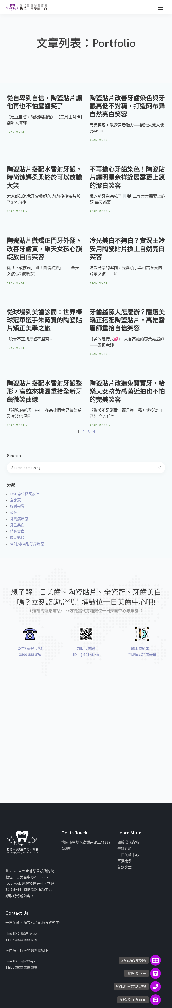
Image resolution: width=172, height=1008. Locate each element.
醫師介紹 (124, 848)
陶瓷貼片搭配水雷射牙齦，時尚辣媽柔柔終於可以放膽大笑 (44, 177)
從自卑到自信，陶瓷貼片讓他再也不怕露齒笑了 (44, 102)
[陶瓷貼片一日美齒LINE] (155, 999)
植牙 (13, 512)
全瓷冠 (15, 500)
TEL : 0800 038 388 (21, 967)
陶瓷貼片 (17, 537)
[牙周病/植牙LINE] (155, 973)
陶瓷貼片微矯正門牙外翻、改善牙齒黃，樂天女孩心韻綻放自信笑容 (44, 249)
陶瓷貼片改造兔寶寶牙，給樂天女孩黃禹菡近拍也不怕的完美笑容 (127, 391)
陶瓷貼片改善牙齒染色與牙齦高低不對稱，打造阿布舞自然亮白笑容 (127, 106)
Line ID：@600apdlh (22, 961)
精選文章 (17, 531)
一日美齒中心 (128, 855)
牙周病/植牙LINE (136, 973)
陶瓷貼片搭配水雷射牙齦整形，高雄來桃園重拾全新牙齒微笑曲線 (44, 391)
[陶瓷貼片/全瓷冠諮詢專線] (155, 986)
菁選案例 (124, 861)
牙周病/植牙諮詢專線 (133, 960)
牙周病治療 (19, 519)
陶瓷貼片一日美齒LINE (133, 1000)
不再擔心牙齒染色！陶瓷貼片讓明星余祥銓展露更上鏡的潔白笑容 (127, 177)
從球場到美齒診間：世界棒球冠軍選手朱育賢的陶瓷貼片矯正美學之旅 (44, 320)
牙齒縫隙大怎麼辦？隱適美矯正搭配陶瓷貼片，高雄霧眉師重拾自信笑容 (127, 320)
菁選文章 (124, 867)
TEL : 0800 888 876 (21, 939)
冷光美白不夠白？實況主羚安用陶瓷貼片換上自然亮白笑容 (127, 249)
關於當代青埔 (128, 842)
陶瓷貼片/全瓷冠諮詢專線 (131, 986)
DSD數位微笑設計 (24, 493)
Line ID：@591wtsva (22, 933)
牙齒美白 (17, 525)
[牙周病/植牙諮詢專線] (155, 960)
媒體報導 (17, 506)
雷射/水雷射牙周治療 (27, 544)
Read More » (17, 131)
